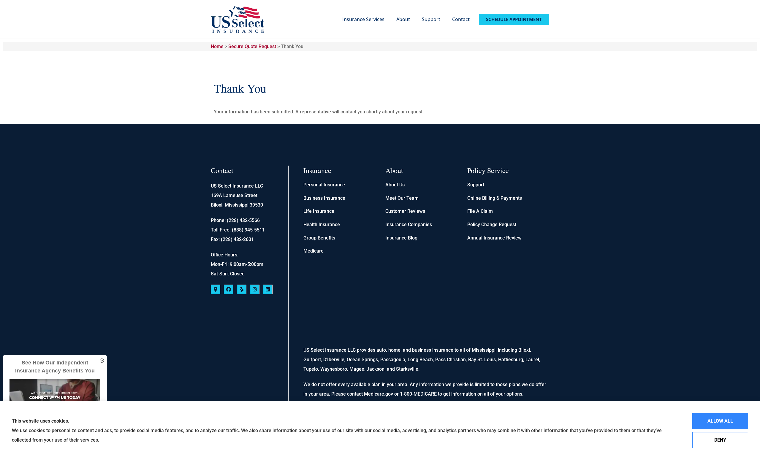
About (403, 19)
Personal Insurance (324, 185)
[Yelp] (241, 289)
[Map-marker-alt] (215, 289)
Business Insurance (324, 198)
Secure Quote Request (252, 46)
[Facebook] (228, 289)
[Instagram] (254, 289)
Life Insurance (318, 211)
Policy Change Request (491, 224)
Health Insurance (321, 224)
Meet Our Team (402, 198)
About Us (395, 185)
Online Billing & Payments (494, 198)
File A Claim (480, 211)
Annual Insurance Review (494, 238)
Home (217, 46)
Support (431, 19)
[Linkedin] (268, 289)
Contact (461, 19)
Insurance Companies (408, 224)
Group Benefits (319, 238)
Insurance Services (363, 19)
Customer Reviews (405, 211)
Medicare (313, 251)
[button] (102, 360)
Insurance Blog (401, 238)
